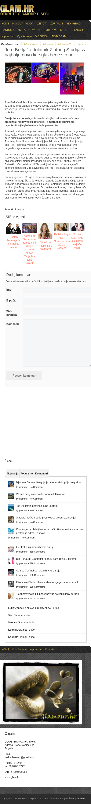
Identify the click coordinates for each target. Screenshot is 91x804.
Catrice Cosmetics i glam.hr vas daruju (38, 570)
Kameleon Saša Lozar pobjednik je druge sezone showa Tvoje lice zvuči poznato (29, 249)
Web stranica (11, 313)
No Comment (36, 487)
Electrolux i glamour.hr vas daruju (35, 547)
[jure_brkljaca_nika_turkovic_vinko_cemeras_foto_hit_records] (72, 94)
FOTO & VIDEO (53, 30)
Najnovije (12, 473)
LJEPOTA (41, 23)
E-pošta (11, 300)
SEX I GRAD (73, 23)
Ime (8, 289)
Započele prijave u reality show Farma (37, 608)
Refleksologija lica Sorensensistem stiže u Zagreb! (63, 241)
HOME (5, 23)
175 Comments (37, 587)
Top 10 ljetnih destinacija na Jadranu (37, 505)
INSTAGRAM (58, 36)
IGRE (68, 30)
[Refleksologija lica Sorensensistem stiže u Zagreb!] (61, 227)
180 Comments (37, 575)
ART (26, 30)
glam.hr (81, 44)
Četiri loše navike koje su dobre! (45, 246)
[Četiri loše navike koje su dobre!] (45, 231)
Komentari (41, 473)
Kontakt (78, 30)
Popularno (27, 473)
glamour (48, 44)
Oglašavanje (24, 36)
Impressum (7, 36)
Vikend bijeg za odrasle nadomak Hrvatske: (41, 494)
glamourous (31, 44)
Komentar (12, 324)
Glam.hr (80, 798)
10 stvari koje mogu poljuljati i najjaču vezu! (77, 241)
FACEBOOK (41, 36)
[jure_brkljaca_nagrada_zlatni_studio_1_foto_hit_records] (19, 82)
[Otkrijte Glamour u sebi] (24, 15)
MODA (29, 23)
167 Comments (37, 598)
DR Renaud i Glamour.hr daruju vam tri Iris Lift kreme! (46, 558)
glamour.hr (65, 44)
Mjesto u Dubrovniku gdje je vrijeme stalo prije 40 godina (48, 482)
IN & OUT (17, 23)
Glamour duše (22, 615)
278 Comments (37, 563)
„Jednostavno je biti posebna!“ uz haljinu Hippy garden (47, 594)
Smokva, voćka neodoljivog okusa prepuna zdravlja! (46, 517)
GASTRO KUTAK (11, 30)
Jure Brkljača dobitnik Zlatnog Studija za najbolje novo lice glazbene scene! (46, 52)
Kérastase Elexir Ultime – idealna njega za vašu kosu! (47, 582)
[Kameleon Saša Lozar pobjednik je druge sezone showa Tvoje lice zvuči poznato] (29, 228)
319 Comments (37, 551)
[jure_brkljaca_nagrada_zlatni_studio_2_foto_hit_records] (45, 82)
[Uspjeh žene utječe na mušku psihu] (13, 228)
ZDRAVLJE (56, 23)
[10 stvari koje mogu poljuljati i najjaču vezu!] (77, 227)
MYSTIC (36, 30)
